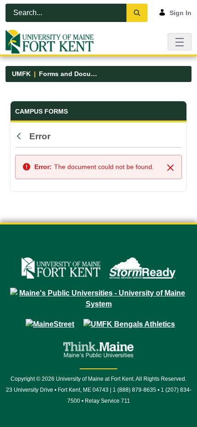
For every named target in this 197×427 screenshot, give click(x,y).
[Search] (137, 13)
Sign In (181, 12)
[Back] (21, 136)
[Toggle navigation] (180, 41)
